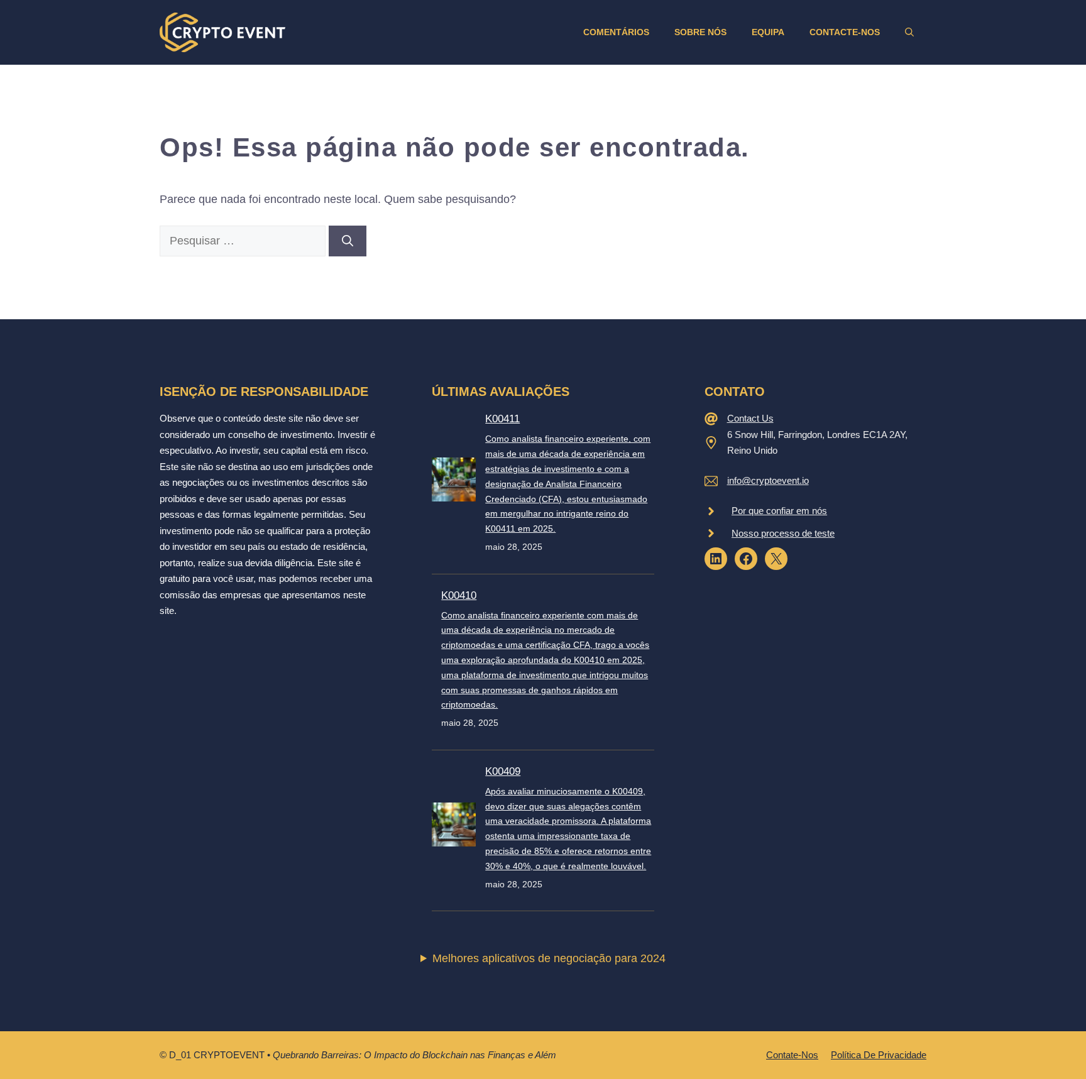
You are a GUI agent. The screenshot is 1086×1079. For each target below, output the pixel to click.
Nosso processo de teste (783, 533)
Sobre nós (700, 32)
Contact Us (750, 418)
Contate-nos (792, 1054)
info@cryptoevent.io (768, 480)
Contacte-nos (844, 32)
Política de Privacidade (878, 1054)
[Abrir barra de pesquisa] (909, 32)
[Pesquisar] (347, 241)
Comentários (616, 32)
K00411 (502, 419)
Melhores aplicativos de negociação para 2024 (549, 958)
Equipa (768, 32)
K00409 (502, 771)
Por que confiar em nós (779, 510)
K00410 (458, 595)
